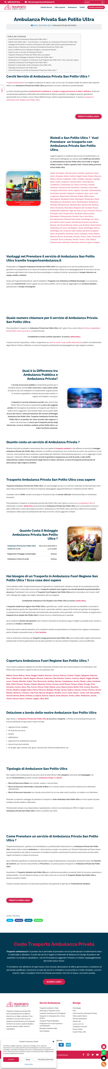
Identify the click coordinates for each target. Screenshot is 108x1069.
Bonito (52, 179)
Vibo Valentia (58, 678)
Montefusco (93, 202)
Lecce (8, 681)
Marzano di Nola (76, 196)
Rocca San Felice (86, 216)
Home (35, 25)
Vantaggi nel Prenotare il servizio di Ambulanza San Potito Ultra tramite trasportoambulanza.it (42, 44)
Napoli (82, 678)
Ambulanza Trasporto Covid (50, 1011)
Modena (16, 690)
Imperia (52, 696)
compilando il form (85, 503)
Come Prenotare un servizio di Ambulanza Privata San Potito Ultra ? (32, 70)
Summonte (68, 237)
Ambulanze (72, 7)
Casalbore (65, 182)
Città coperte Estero (80, 1016)
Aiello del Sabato (57, 173)
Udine (77, 696)
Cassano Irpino (75, 182)
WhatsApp (38, 920)
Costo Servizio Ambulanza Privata (85, 1013)
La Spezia (37, 696)
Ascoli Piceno (64, 684)
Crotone (68, 678)
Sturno (60, 237)
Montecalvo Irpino (92, 199)
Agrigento (85, 675)
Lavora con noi (78, 1024)
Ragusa (33, 678)
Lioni (96, 193)
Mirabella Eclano (67, 199)
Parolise (91, 211)
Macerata (41, 684)
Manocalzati (65, 196)
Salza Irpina (75, 219)
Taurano (76, 237)
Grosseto (10, 687)
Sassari (15, 699)
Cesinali (91, 185)
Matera (21, 675)
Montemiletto (75, 205)
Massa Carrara (67, 687)
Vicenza (91, 690)
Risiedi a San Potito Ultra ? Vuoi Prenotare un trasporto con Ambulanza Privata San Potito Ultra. (42, 42)
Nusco (95, 208)
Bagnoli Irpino (82, 176)
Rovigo (57, 690)
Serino (76, 234)
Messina (40, 678)
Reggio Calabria (37, 675)
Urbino (80, 684)
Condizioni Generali (80, 1026)
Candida (80, 179)
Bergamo (50, 693)
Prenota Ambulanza (88, 116)
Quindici (75, 216)
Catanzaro (48, 678)
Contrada (84, 188)
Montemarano (63, 205)
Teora (89, 237)
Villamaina (75, 242)
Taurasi (83, 237)
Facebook (19, 920)
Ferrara (9, 690)
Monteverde (86, 205)
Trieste (9, 699)
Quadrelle (79, 214)
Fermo (48, 684)
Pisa (28, 687)
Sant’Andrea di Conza (58, 228)
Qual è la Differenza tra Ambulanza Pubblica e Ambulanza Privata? (32, 50)
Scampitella (60, 234)
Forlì (81, 687)
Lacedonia (79, 193)
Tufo (87, 239)
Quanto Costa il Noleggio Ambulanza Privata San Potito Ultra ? (30, 57)
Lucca (58, 687)
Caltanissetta (16, 678)
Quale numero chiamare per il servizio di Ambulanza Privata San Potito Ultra (35, 47)
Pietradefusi (55, 216)
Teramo (27, 684)
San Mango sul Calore (90, 219)
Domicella (63, 190)
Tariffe (82, 7)
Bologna (50, 690)
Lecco (64, 693)
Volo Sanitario (44, 1031)
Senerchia (70, 234)
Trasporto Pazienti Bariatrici (49, 1021)
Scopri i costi (54, 982)
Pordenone (85, 696)
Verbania (29, 696)
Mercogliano (55, 199)
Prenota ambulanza (96, 7)
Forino (70, 190)
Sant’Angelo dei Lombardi (60, 231)
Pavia (36, 693)
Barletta (22, 681)
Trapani (77, 675)
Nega (28, 1059)
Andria (29, 681)
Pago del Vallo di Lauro (78, 211)
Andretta (80, 173)
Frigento (77, 190)
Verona (64, 690)
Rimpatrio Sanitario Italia (48, 1028)
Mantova (17, 693)
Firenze (40, 687)
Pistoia (52, 687)
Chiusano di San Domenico (68, 188)
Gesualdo (84, 190)
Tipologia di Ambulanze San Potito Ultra (22, 68)
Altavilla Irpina (71, 173)
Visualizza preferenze (45, 1059)
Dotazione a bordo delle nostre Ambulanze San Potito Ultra (29, 65)
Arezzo (34, 687)
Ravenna (94, 687)
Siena (24, 687)
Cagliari (36, 699)
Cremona (25, 693)
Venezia (77, 690)
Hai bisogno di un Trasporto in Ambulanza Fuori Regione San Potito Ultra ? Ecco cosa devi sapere (43, 60)
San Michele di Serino (80, 222)
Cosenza (75, 678)
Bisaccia (97, 176)
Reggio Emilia (26, 690)
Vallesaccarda (55, 242)
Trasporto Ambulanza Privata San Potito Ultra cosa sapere (29, 55)
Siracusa (48, 675)
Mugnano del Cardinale (83, 208)
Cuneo (82, 693)
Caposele (88, 179)
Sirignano (84, 234)
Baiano (91, 176)
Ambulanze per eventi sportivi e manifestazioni (51, 1024)
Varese (76, 693)
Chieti (13, 684)
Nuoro (21, 699)
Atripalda (59, 176)
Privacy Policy (29, 1064)
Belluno (9, 693)
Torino (27, 675)
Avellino (72, 176)
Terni (93, 684)
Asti (87, 693)
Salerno (58, 681)
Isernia (76, 681)
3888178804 (75, 337)
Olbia (42, 699)
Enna (8, 678)
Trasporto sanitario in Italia (49, 1008)
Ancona (55, 684)
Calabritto (67, 179)
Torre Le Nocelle (65, 239)
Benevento (42, 681)
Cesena (87, 687)
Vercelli (9, 696)
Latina (89, 681)
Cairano (59, 179)
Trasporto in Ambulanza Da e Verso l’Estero (52, 1017)
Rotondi (67, 219)
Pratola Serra (68, 214)
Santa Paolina (95, 225)
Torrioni (75, 239)
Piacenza (42, 690)
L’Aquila (34, 684)
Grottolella (54, 193)
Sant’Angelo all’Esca (92, 228)
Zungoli (96, 242)
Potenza (63, 675)
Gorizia (93, 696)
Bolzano (64, 696)
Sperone (53, 237)
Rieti (8, 684)
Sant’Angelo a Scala (75, 228)
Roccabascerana (56, 219)
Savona (45, 696)
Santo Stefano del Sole (80, 231)
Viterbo (83, 681)
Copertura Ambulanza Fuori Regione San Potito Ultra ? (28, 62)
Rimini (76, 687)
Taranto (15, 681)
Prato (46, 687)
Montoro (95, 205)
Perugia (87, 684)
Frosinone (96, 681)
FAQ (74, 1011)
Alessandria (95, 693)
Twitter (10, 920)
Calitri (74, 179)
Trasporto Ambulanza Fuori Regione (53, 1013)
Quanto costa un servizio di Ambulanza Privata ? (25, 52)
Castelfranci (55, 185)
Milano (9, 675)
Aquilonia (89, 173)
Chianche (53, 188)
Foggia (88, 678)
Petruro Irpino (88, 214)
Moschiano (68, 208)
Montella (53, 205)
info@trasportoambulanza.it (41, 2)
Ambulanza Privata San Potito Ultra (32, 719)
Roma (15, 675)
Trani (35, 681)
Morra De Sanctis (57, 208)
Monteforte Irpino (69, 202)
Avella (66, 176)
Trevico (82, 239)
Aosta (58, 696)
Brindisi (95, 678)
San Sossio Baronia (64, 225)
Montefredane (82, 202)
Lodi (31, 693)
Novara (16, 696)
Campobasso (67, 681)
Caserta (70, 675)
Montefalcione (56, 202)
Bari (46, 699)
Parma (35, 690)
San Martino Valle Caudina (60, 222)
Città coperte (60, 7)
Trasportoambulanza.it (15, 83)
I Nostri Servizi (46, 7)
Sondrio (58, 693)
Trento (71, 696)
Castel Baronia (88, 182)
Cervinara (83, 185)
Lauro (91, 193)
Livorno (18, 687)
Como (70, 693)
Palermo (93, 675)
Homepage (77, 1008)
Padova (70, 690)
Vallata (93, 239)
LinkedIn (28, 920)
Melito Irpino (89, 196)
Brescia (42, 693)
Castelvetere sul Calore (69, 185)
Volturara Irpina (86, 242)
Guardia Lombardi (67, 193)
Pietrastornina (66, 216)
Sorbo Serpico (94, 234)
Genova (56, 675)
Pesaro (74, 684)
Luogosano (54, 196)
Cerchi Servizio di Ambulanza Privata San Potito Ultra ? (27, 39)
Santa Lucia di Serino (81, 225)
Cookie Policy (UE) (79, 1032)
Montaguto (79, 199)
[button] (53, 1041)
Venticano (66, 242)
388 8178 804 (13, 2)
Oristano (28, 699)
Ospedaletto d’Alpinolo (59, 211)
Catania (26, 678)
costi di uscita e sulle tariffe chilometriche (65, 342)
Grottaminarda (95, 190)
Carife (57, 182)
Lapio (86, 193)
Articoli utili (77, 1021)
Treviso (84, 690)
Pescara (19, 684)
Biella (22, 696)
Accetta (11, 1059)
